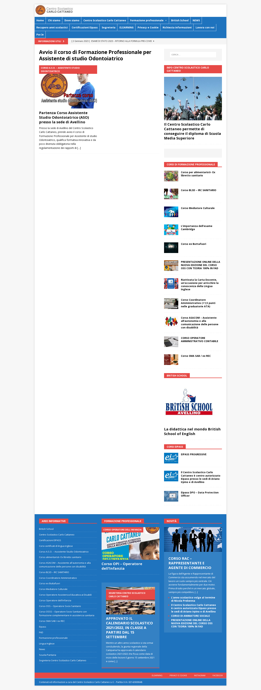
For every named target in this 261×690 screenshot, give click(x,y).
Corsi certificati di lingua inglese (56, 546)
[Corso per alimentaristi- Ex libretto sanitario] (171, 176)
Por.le (40, 34)
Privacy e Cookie (148, 27)
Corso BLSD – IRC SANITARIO (198, 190)
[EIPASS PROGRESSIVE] (171, 458)
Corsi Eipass (175, 446)
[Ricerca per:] (193, 55)
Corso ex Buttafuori (193, 244)
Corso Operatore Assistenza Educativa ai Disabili (65, 594)
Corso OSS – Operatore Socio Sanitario (60, 606)
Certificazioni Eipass (85, 27)
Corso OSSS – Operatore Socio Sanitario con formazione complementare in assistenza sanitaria (66, 613)
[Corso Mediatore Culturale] (171, 212)
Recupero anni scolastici (52, 27)
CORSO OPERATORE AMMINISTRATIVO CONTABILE (199, 339)
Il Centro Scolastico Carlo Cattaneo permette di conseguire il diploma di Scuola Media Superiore (192, 131)
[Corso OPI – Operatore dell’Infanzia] (130, 543)
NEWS (196, 20)
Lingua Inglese (47, 643)
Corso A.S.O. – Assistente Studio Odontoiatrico (64, 551)
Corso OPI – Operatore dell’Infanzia (122, 566)
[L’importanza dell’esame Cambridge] (171, 229)
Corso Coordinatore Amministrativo (58, 577)
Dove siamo (71, 20)
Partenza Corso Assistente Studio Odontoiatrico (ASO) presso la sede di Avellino (64, 117)
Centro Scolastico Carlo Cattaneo (104, 20)
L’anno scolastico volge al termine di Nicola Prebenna (193, 599)
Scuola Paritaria (47, 654)
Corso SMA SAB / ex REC (196, 356)
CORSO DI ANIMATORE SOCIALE (190, 615)
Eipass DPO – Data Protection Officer (200, 494)
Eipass (42, 626)
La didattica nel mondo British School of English (192, 431)
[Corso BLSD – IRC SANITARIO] (171, 194)
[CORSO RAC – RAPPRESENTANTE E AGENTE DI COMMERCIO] (193, 549)
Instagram (199, 675)
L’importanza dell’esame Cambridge (196, 227)
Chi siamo (54, 20)
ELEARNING (126, 27)
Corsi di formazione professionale (191, 164)
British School (180, 20)
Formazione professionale (147, 20)
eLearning (157, 675)
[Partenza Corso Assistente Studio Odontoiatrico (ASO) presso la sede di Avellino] (68, 87)
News (42, 649)
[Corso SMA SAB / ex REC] (171, 359)
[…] (79, 148)
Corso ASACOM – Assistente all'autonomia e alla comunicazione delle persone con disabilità (65, 564)
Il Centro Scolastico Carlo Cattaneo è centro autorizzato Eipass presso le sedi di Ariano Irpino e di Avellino (200, 477)
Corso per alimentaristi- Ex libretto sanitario (198, 174)
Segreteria (108, 27)
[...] (115, 661)
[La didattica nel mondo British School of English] (193, 403)
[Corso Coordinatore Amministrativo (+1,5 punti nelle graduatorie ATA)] (171, 303)
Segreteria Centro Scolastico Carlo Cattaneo (62, 660)
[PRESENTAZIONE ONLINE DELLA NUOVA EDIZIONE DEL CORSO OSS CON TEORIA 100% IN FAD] (171, 265)
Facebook (218, 675)
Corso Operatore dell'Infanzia (55, 600)
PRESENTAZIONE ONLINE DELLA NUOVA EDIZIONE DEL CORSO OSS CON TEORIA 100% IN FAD (200, 265)
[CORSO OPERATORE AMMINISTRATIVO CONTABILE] (171, 341)
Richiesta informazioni (177, 27)
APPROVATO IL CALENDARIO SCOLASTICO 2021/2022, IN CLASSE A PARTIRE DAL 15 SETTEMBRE (129, 627)
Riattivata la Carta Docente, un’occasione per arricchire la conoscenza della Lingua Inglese (200, 284)
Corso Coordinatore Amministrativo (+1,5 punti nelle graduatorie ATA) (198, 303)
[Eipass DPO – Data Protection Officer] (171, 496)
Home (40, 20)
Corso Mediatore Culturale (198, 208)
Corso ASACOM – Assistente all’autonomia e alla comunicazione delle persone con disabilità (199, 322)
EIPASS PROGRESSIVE (193, 454)
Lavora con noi (205, 27)
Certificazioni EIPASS (50, 540)
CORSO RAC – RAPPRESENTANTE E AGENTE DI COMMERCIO (189, 563)
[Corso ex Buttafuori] (171, 247)
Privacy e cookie (178, 675)
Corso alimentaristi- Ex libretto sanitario (60, 557)
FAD (41, 632)
